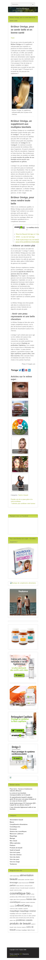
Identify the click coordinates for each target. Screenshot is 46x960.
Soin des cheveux (16, 854)
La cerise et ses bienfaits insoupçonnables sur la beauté (20, 794)
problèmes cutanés (24, 920)
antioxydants (21, 879)
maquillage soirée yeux (16, 913)
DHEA (20, 896)
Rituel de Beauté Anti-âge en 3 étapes (29, 234)
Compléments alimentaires (18, 824)
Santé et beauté (23, 495)
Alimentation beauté (16, 820)
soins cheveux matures (20, 927)
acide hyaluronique (14, 875)
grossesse (23, 899)
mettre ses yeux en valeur (25, 915)
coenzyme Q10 (28, 885)
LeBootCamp (22, 905)
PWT (20, 954)
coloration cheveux (15, 888)
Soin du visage (15, 862)
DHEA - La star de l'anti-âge (25, 237)
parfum (34, 915)
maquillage (14, 911)
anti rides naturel (29, 879)
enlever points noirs (27, 896)
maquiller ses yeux (27, 913)
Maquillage (13, 836)
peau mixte (12, 917)
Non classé (13, 841)
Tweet (12, 38)
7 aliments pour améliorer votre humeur (23, 503)
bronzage (14, 882)
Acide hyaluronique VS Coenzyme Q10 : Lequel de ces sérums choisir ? (23, 804)
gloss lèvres (17, 899)
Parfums (12, 845)
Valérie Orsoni (31, 930)
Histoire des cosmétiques (18, 831)
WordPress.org (14, 955)
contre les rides (18, 890)
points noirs (13, 920)
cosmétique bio (20, 893)
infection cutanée (25, 902)
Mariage (12, 838)
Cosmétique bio (15, 827)
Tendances (13, 864)
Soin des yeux (14, 859)
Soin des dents (15, 857)
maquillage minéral (27, 911)
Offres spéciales (15, 843)
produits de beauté (20, 923)
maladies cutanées (23, 908)
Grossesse (13, 829)
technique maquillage (21, 930)
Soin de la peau (15, 852)
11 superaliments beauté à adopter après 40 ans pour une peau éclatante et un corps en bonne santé (23, 799)
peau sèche (26, 917)
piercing (32, 917)
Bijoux (12, 822)
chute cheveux (20, 885)
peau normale (19, 917)
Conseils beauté (24, 888)
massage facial (14, 915)
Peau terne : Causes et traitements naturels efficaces (21, 790)
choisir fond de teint (23, 882)
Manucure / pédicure (16, 833)
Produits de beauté (16, 848)
